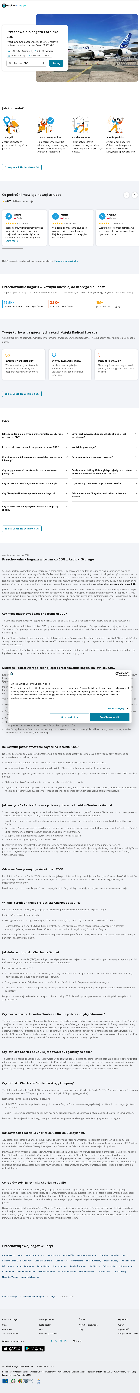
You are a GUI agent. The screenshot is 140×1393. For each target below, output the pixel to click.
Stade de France (86, 1271)
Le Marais (95, 1266)
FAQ (41, 1329)
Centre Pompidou (25, 1266)
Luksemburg (8, 1266)
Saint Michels (104, 1271)
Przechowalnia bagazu (33, 1296)
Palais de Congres (78, 1266)
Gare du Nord (8, 1255)
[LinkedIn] (65, 1341)
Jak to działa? (45, 1325)
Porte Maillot (43, 1266)
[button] (43, 63)
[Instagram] (60, 1341)
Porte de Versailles (26, 1271)
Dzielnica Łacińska (43, 1260)
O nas (4, 1325)
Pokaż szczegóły (116, 708)
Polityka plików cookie (128, 1333)
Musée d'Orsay (111, 1260)
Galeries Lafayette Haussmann (117, 1266)
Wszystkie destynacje (88, 1325)
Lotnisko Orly (120, 1271)
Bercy (125, 1255)
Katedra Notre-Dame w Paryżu (17, 1260)
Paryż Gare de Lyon (35, 1255)
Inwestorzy (7, 1329)
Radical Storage (9, 1296)
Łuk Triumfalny (93, 1260)
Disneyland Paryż (46, 1271)
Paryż (52, 1296)
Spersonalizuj (68, 717)
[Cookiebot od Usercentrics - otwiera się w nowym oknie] (117, 674)
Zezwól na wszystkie (110, 717)
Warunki (121, 1325)
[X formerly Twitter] (56, 1341)
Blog (81, 1329)
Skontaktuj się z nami (48, 1333)
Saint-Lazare (54, 1255)
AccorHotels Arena (30, 1277)
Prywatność (123, 1329)
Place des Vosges (10, 1277)
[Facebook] (51, 1341)
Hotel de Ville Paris (67, 1271)
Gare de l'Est (62, 1260)
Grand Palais (8, 1271)
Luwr (20, 1255)
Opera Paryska (60, 1266)
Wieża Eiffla (68, 1255)
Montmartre (77, 1260)
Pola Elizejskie (128, 1260)
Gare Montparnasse (86, 1255)
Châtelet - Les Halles (109, 1255)
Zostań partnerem (10, 1333)
